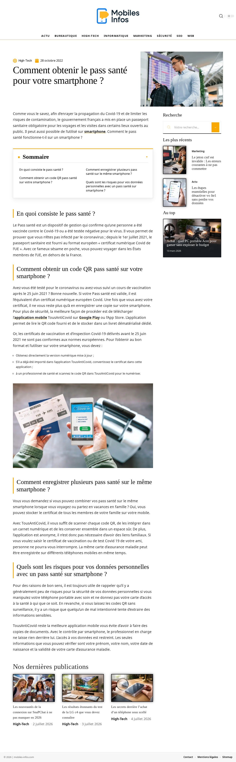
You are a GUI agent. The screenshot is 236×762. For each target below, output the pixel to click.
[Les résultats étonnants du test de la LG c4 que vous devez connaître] (83, 688)
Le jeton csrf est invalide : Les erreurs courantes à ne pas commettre (206, 163)
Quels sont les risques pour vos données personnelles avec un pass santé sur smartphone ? (114, 186)
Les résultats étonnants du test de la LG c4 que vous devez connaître (82, 712)
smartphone (94, 131)
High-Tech (21, 724)
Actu (194, 181)
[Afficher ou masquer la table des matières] (98, 157)
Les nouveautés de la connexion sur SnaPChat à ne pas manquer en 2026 (32, 712)
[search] (221, 16)
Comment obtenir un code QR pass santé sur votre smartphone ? (48, 180)
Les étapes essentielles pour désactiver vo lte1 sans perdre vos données (204, 195)
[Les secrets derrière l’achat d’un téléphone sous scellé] (132, 688)
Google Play (89, 317)
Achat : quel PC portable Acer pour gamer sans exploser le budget (191, 243)
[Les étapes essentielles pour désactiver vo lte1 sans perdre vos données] (174, 192)
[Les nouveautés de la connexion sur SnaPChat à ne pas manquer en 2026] (34, 688)
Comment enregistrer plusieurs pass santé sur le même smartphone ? (111, 172)
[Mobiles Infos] (118, 16)
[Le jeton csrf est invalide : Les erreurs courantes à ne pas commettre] (174, 160)
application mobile (30, 317)
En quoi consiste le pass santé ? (41, 170)
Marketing (198, 151)
